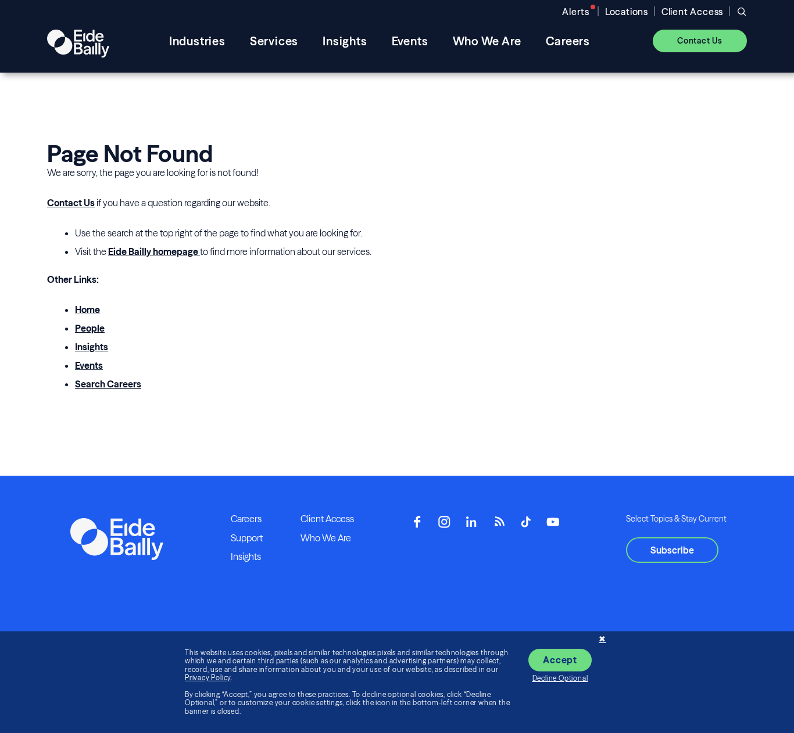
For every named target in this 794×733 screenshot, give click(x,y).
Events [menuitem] (410, 41)
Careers (246, 518)
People (90, 328)
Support (247, 538)
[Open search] (741, 11)
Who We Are (326, 538)
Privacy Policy (208, 677)
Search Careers (108, 384)
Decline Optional (560, 678)
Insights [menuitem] (345, 41)
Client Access (692, 11)
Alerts (575, 11)
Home (87, 309)
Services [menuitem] (274, 41)
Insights (91, 347)
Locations (626, 11)
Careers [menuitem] (568, 41)
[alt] (78, 41)
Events (89, 365)
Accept (560, 660)
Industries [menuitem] (197, 41)
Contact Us (71, 203)
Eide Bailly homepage (154, 251)
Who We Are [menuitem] (487, 41)
